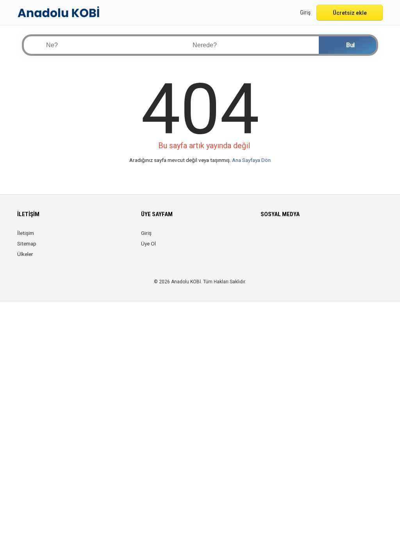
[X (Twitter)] (276, 238)
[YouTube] (320, 238)
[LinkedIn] (298, 238)
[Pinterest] (309, 238)
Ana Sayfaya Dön (251, 160)
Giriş (146, 233)
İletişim (25, 233)
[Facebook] (265, 238)
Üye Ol (148, 243)
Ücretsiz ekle (350, 13)
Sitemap (26, 243)
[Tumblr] (331, 238)
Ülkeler (25, 254)
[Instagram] (287, 238)
